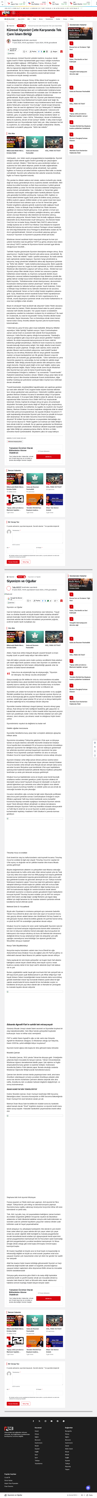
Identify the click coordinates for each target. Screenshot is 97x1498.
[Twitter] (39, 1421)
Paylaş (91, 1495)
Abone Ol (48, 456)
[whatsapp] (63, 1421)
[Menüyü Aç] (13, 13)
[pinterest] (57, 1421)
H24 (26, 21)
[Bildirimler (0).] (95, 755)
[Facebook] (33, 1421)
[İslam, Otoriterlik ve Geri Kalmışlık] (80, 58)
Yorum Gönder (13, 562)
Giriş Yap (26, 562)
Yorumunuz (16, 530)
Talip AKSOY (17, 587)
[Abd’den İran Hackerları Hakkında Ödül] (80, 149)
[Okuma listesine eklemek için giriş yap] (61, 51)
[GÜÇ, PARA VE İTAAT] (54, 145)
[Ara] (32, 22)
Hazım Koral (16, 40)
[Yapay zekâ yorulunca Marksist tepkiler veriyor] (15, 503)
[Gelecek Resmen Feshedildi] (35, 145)
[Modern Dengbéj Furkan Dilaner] (80, 137)
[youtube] (51, 1421)
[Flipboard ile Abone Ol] (11, 53)
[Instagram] (45, 1421)
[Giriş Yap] (41, 22)
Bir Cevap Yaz (13, 522)
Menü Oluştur (89, 8)
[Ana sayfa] (6, 17)
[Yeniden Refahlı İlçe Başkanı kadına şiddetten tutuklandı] (34, 503)
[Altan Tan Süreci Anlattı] (54, 503)
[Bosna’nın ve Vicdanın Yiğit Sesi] (80, 46)
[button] (36, 22)
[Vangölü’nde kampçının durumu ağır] (80, 70)
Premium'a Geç (16, 21)
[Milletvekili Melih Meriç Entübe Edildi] (16, 145)
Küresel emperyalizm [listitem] (15, 441)
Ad (8, 547)
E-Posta (39, 547)
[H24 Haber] (5, 12)
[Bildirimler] (46, 22)
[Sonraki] (2, 4)
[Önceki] (2, 2)
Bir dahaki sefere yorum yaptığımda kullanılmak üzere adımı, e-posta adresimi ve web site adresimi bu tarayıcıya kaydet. (34, 556)
